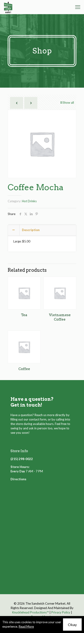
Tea (24, 315)
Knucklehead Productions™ (30, 612)
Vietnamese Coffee (60, 317)
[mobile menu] (78, 7)
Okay (72, 624)
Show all (68, 102)
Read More (26, 626)
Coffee (24, 369)
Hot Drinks (29, 201)
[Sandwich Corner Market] (8, 7)
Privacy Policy (60, 612)
